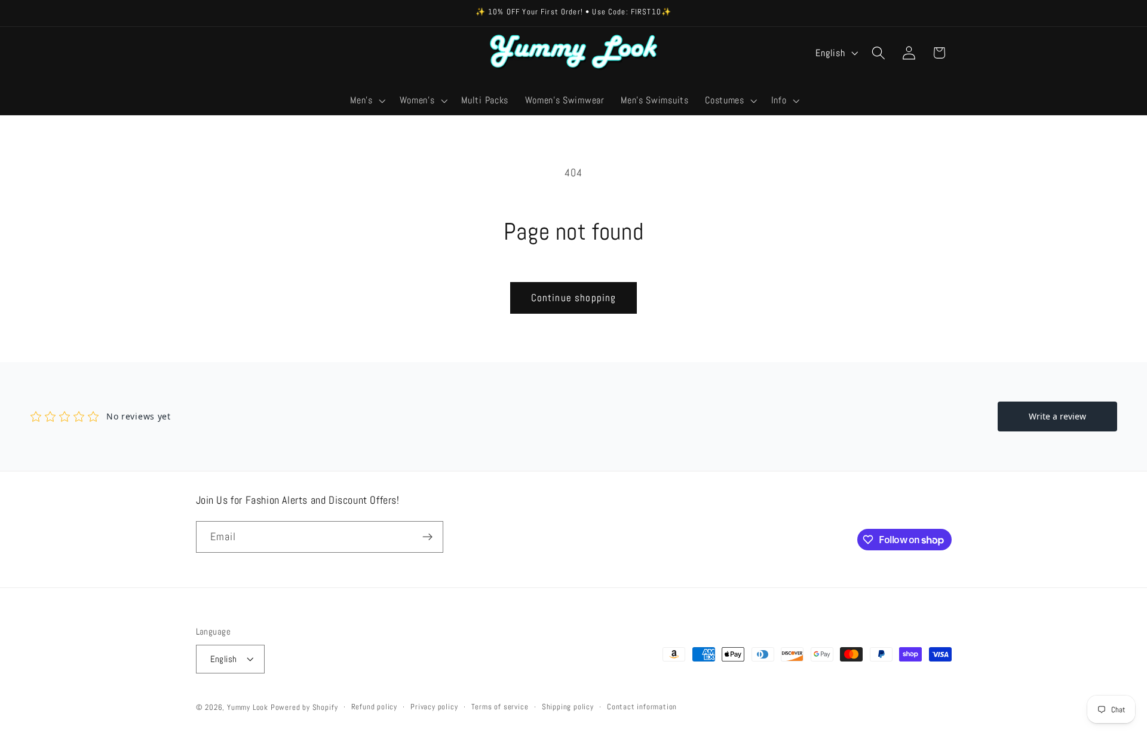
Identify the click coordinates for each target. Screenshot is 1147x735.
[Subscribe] (427, 537)
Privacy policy (434, 707)
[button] (366, 100)
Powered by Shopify (304, 707)
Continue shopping (574, 297)
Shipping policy (568, 707)
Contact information (642, 707)
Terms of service (500, 707)
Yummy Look (247, 707)
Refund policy (374, 707)
